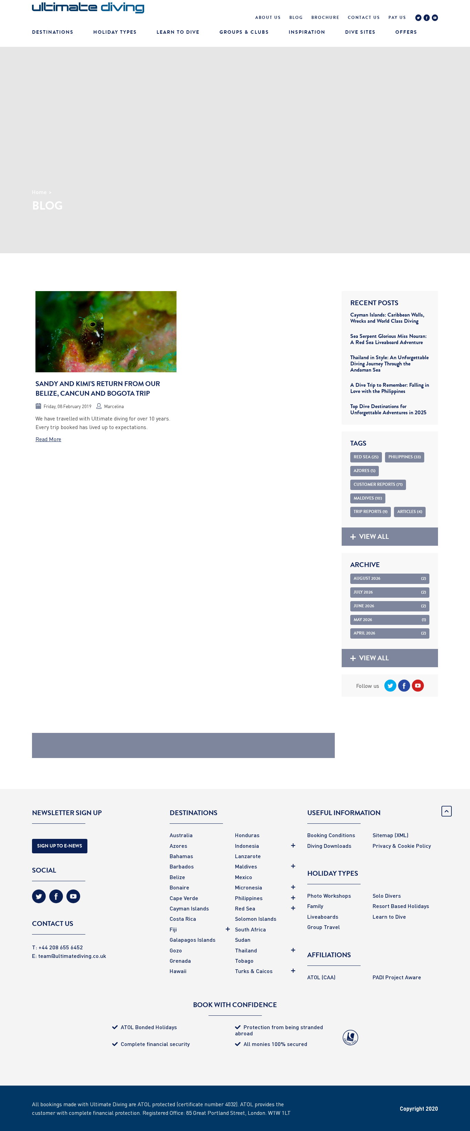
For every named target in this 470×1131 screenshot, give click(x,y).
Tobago (244, 960)
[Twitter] (418, 18)
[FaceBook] (427, 18)
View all (374, 537)
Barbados (182, 866)
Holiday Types (115, 32)
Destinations (53, 32)
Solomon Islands (255, 918)
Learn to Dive (389, 916)
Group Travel (323, 926)
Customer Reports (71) (378, 484)
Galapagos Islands (192, 939)
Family (315, 905)
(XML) (401, 835)
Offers (406, 32)
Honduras (247, 835)
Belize (177, 877)
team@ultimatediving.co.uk (72, 955)
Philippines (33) (404, 457)
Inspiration (307, 32)
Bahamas (181, 856)
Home (39, 192)
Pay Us (397, 17)
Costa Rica (183, 918)
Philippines (249, 897)
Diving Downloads (329, 845)
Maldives (246, 866)
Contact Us (364, 17)
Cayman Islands (189, 908)
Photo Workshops (329, 895)
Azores (178, 845)
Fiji (173, 929)
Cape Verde (184, 897)
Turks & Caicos (254, 970)
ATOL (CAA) (321, 977)
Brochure (325, 17)
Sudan (242, 939)
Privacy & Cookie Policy (402, 845)
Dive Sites (360, 32)
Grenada (180, 960)
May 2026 (390, 620)
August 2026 (390, 578)
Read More (48, 438)
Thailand (246, 950)
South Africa (250, 929)
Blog (296, 17)
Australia (181, 835)
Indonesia (247, 845)
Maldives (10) (368, 498)
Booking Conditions (331, 835)
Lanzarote (248, 856)
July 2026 (390, 592)
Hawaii (178, 970)
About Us (268, 17)
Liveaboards (322, 916)
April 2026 (390, 633)
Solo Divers (387, 895)
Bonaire (179, 887)
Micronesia (248, 887)
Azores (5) (364, 471)
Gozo (176, 950)
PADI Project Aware (397, 977)
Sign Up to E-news (59, 846)
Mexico (243, 877)
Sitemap (383, 835)
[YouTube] (435, 18)
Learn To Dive (178, 32)
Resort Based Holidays (401, 905)
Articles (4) (409, 512)
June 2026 (390, 606)
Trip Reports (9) (370, 512)
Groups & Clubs (244, 32)
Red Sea (245, 908)
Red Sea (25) (366, 457)
